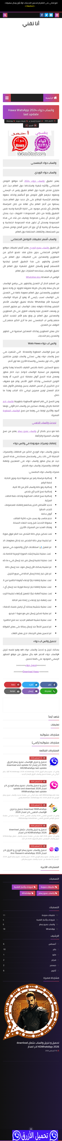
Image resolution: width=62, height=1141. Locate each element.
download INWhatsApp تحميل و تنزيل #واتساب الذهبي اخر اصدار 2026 (28, 810)
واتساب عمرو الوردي (39, 247)
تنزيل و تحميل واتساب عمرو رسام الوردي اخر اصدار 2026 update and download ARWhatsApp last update (25, 788)
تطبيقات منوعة (21, 121)
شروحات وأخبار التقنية (23, 887)
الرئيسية (49, 98)
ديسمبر (29, 965)
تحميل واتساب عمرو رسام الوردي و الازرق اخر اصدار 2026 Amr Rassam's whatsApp (25, 851)
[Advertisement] (31, 60)
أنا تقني (31, 23)
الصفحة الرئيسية (36, 121)
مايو (29, 954)
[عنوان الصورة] (35, 1135)
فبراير (29, 960)
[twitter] (46, 15)
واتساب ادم (8, 401)
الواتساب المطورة (11, 410)
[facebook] (42, 15)
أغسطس (29, 944)
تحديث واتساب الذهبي (44, 422)
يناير (29, 949)
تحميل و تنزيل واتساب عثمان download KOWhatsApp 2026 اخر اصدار (28, 831)
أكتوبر (29, 970)
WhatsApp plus (33, 277)
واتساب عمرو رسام (27, 431)
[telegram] (51, 15)
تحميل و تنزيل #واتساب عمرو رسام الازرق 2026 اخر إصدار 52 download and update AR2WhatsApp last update (27, 765)
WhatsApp (9, 121)
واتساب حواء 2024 (34, 181)
